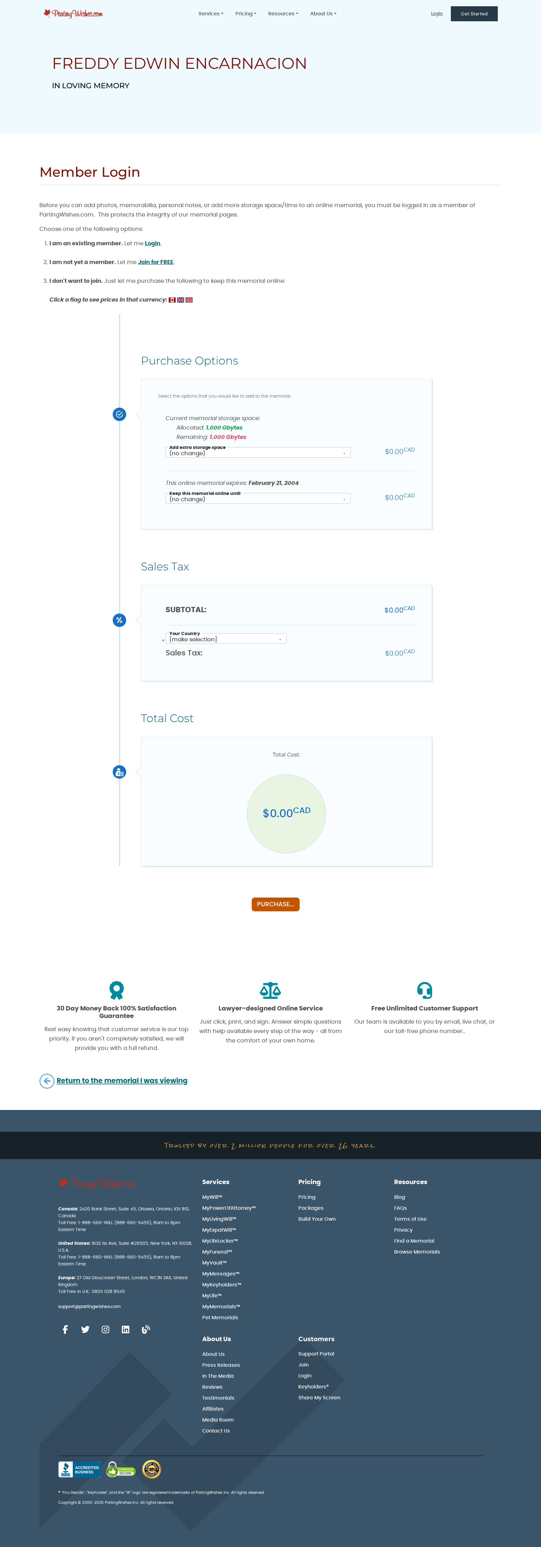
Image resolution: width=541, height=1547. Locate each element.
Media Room (218, 1419)
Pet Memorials (220, 1317)
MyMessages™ (221, 1273)
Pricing (309, 1182)
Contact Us (216, 1430)
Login (437, 14)
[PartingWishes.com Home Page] (73, 14)
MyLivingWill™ (219, 1219)
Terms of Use (410, 1219)
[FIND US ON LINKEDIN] (125, 1329)
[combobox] (258, 452)
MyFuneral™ (217, 1251)
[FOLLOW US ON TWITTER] (85, 1329)
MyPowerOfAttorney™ (229, 1208)
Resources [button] (281, 13)
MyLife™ (212, 1295)
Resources (410, 1182)
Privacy (403, 1230)
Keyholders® (313, 1386)
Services (215, 1182)
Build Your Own (317, 1219)
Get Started (474, 14)
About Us (216, 1339)
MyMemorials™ (221, 1306)
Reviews (212, 1387)
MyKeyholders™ (221, 1284)
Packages (311, 1208)
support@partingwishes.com (89, 1307)
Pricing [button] (244, 13)
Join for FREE (155, 262)
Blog (399, 1197)
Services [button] (209, 13)
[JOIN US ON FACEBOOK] (65, 1329)
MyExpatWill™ (219, 1230)
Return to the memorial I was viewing (122, 1081)
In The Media (218, 1376)
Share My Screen (319, 1397)
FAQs (400, 1208)
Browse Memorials (417, 1251)
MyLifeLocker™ (220, 1241)
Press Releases (221, 1365)
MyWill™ (212, 1197)
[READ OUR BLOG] (146, 1329)
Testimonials (218, 1398)
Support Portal (316, 1353)
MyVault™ (214, 1262)
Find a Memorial (414, 1241)
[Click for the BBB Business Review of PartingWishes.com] (79, 1469)
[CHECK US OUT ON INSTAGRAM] (105, 1329)
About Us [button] (321, 13)
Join (303, 1364)
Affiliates (213, 1409)
